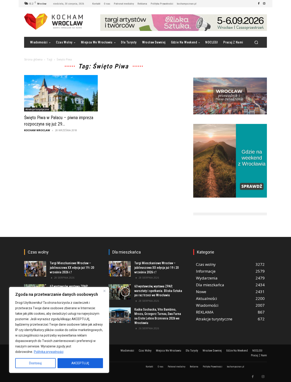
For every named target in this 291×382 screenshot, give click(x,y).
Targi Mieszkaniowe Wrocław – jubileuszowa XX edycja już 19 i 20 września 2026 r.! (72, 267)
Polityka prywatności (48, 352)
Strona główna (33, 59)
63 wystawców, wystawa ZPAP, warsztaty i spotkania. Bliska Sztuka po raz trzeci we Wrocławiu (158, 290)
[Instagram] (264, 3)
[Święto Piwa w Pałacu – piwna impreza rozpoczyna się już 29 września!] (61, 93)
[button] (256, 42)
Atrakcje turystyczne (37, 109)
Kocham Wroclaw (37, 130)
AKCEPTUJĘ (80, 363)
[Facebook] (258, 3)
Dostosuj (35, 363)
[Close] (104, 291)
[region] (59, 330)
